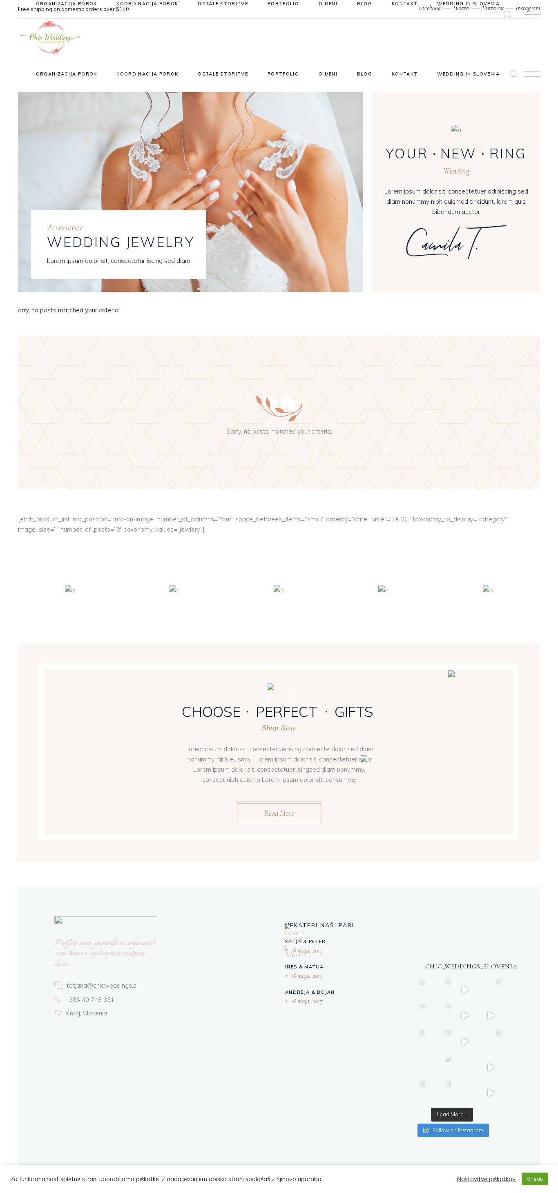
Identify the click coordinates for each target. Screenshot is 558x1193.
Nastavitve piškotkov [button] (486, 1179)
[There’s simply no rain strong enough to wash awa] (413, 1093)
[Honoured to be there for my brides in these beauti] (413, 990)
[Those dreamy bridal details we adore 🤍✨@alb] (439, 1041)
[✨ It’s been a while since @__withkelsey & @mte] (439, 1015)
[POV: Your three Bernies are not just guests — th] (491, 1015)
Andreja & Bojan (310, 992)
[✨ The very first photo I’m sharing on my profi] (413, 1067)
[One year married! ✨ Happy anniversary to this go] (465, 1067)
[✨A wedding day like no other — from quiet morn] (491, 1093)
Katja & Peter (305, 941)
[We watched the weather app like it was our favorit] (413, 1015)
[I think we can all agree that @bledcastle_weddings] (491, 1067)
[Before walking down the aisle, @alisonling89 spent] (465, 1041)
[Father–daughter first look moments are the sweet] (465, 990)
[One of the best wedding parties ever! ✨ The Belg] (491, 1041)
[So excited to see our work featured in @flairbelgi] (465, 1093)
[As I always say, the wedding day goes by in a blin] (491, 990)
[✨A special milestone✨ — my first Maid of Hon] (413, 1041)
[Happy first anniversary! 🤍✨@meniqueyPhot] (439, 1067)
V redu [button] (535, 1178)
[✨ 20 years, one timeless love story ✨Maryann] (465, 1015)
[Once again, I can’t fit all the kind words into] (439, 1093)
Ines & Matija (304, 967)
